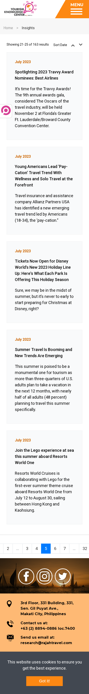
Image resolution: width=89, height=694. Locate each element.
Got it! (44, 681)
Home (8, 28)
